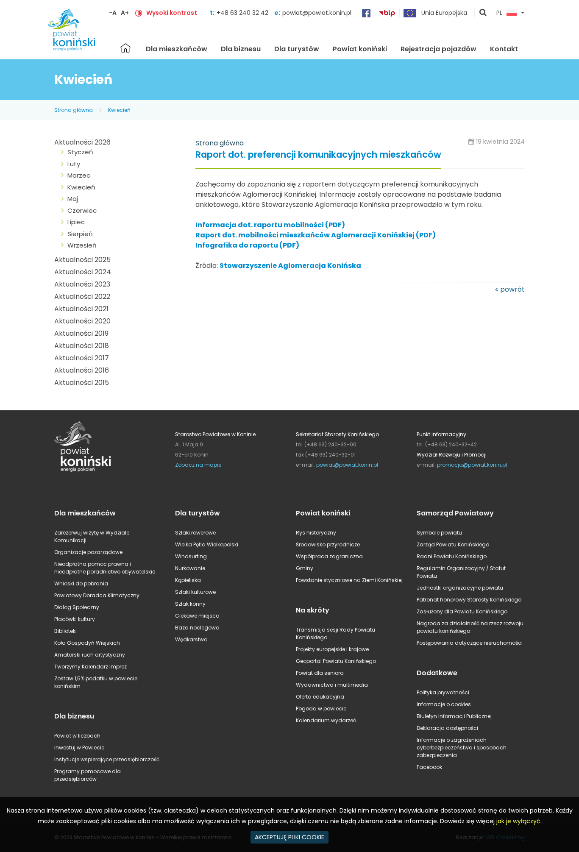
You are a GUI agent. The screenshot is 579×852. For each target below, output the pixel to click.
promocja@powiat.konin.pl (472, 464)
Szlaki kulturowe (195, 592)
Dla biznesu (241, 49)
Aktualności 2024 (82, 272)
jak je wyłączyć (518, 821)
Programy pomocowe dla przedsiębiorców (87, 775)
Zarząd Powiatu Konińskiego (453, 544)
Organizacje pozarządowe (88, 552)
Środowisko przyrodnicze (328, 544)
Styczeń (80, 152)
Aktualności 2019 (81, 333)
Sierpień (80, 233)
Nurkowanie (190, 568)
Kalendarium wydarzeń (326, 720)
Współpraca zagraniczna (329, 556)
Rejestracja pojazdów (438, 49)
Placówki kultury (74, 619)
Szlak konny (190, 603)
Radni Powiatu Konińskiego (452, 556)
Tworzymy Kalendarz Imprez (90, 666)
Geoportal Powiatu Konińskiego (336, 661)
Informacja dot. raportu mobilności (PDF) (270, 225)
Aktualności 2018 (81, 346)
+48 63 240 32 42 (243, 12)
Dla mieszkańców (176, 49)
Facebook (429, 767)
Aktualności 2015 (81, 382)
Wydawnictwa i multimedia (332, 684)
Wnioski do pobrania (81, 583)
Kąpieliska (188, 580)
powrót (512, 289)
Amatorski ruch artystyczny (89, 654)
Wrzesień (82, 245)
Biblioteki (65, 631)
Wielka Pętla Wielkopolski (206, 544)
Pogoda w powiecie (321, 708)
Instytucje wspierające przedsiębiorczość (106, 759)
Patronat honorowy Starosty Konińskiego (469, 599)
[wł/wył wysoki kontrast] (138, 12)
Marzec (78, 175)
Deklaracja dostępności (447, 728)
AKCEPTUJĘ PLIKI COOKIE (289, 837)
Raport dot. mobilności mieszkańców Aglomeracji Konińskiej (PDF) (315, 235)
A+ (125, 12)
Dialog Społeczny (76, 607)
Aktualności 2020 (82, 321)
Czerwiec (82, 210)
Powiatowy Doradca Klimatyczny (96, 595)
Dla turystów (296, 49)
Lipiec (76, 221)
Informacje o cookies (444, 704)
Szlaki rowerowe (195, 532)
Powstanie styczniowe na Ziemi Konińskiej (349, 580)
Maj (72, 198)
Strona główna (125, 48)
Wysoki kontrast (171, 12)
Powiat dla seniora (320, 673)
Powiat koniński (360, 49)
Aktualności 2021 (81, 309)
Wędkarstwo (191, 639)
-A (113, 12)
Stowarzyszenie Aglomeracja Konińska (290, 265)
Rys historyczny (316, 532)
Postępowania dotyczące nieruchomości (470, 642)
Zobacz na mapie (198, 464)
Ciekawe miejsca (197, 615)
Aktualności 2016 (81, 370)
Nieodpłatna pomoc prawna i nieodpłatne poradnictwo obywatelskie (104, 567)
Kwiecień (119, 110)
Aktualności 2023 (82, 284)
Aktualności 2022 (82, 296)
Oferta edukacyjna (320, 696)
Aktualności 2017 (81, 358)
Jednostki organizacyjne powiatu (460, 587)
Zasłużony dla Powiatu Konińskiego (462, 611)
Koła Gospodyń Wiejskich (87, 642)
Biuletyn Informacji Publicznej (454, 716)
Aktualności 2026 (82, 142)
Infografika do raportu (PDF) (247, 245)
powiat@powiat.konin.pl (316, 12)
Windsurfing (191, 556)
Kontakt (504, 49)
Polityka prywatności (443, 692)
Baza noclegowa (197, 627)
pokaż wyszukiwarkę (483, 13)
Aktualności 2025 (82, 260)
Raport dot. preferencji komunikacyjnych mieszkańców (318, 155)
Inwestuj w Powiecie (79, 747)
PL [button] (499, 13)
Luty (73, 163)
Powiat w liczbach (77, 735)
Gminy (304, 568)
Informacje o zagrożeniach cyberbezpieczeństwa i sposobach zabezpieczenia (462, 747)
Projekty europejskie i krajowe (332, 649)
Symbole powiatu (439, 532)
